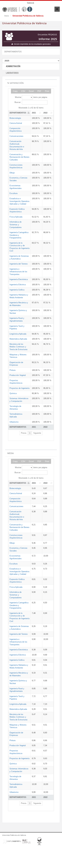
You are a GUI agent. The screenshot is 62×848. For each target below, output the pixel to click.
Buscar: (18, 102)
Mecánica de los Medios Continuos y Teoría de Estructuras (19, 346)
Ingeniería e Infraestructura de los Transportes (18, 271)
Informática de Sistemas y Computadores (16, 224)
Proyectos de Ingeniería (19, 388)
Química (13, 393)
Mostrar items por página (31, 97)
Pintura (12, 370)
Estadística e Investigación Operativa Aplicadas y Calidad (19, 201)
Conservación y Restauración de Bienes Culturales (19, 157)
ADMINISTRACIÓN (13, 66)
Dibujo (12, 173)
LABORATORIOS (12, 73)
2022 (45, 113)
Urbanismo (14, 422)
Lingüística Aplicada (18, 334)
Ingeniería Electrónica (19, 279)
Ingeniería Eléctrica (18, 284)
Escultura (13, 193)
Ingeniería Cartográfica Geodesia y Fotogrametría (19, 235)
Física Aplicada (16, 217)
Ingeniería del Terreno (19, 264)
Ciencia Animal (16, 123)
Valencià (30, 3)
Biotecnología (15, 118)
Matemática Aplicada (18, 339)
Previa (23, 433)
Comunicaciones (16, 136)
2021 (34, 113)
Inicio (6, 16)
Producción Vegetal (18, 375)
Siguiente (37, 433)
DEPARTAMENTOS (18, 113)
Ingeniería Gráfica (17, 290)
